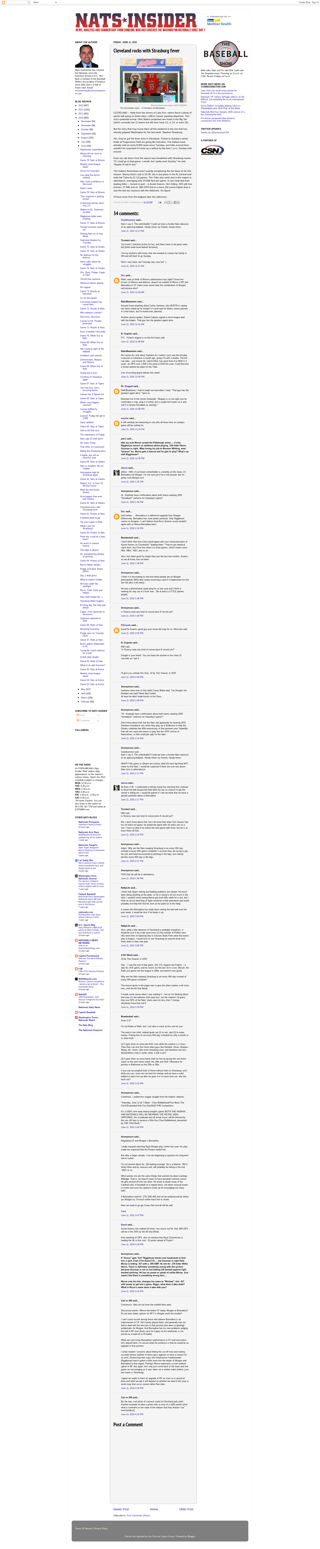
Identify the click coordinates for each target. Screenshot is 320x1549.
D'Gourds (126, 625)
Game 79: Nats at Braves (92, 160)
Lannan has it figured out (92, 394)
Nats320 (82, 994)
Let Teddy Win (85, 860)
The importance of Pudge (92, 435)
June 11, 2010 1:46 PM (132, 598)
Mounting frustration (89, 629)
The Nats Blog (85, 1025)
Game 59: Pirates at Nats (92, 561)
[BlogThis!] (168, 202)
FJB (80, 969)
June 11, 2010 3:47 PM (132, 1215)
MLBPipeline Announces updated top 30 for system (90, 836)
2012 (81, 110)
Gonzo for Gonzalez (90, 171)
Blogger (191, 1536)
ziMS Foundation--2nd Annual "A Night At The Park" (91, 998)
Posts (82, 715)
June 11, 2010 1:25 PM (132, 482)
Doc (123, 275)
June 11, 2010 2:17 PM (132, 773)
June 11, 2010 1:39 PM (132, 563)
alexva (124, 468)
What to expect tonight (91, 579)
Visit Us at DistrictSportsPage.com (89, 946)
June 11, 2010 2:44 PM (132, 878)
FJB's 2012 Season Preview (91, 971)
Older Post (186, 1509)
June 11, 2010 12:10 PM (132, 429)
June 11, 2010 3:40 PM (132, 1127)
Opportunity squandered (91, 149)
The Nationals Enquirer (90, 1030)
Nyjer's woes (86, 188)
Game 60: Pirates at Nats (92, 533)
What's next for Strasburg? (87, 527)
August (84, 138)
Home (154, 1509)
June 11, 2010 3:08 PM (132, 945)
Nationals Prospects (88, 822)
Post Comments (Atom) (138, 1515)
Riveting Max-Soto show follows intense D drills (89, 916)
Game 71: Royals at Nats (92, 327)
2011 (81, 114)
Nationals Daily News (89, 1007)
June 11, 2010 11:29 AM (132, 292)
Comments (84, 720)
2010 (81, 118)
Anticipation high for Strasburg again (89, 473)
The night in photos (89, 550)
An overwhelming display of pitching (92, 555)
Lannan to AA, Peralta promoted (90, 322)
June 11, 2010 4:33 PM (132, 1414)
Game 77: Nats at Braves (92, 223)
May (83, 689)
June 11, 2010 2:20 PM (132, 835)
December (86, 121)
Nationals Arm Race (88, 832)
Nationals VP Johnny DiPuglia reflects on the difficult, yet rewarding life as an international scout (222, 99)
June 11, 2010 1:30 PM (132, 502)
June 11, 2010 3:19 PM (132, 1007)
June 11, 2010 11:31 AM (132, 324)
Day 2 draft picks (88, 575)
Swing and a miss (88, 373)
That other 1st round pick (92, 447)
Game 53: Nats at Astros (92, 684)
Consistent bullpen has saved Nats (91, 303)
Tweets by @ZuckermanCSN (215, 132)
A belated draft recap (90, 518)
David (124, 1225)
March (84, 698)
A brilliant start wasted (91, 355)
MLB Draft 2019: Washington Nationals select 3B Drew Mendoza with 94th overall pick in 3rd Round (91, 901)
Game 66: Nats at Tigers (92, 398)
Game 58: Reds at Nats (91, 625)
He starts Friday (88, 443)
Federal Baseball (87, 894)
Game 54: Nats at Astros (92, 680)
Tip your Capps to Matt (91, 522)
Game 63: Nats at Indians (92, 479)
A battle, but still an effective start (89, 456)
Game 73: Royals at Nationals (90, 292)
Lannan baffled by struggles (88, 410)
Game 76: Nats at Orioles (92, 247)
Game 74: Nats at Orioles (92, 268)
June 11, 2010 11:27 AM (132, 231)
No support (85, 287)
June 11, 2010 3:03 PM (132, 916)
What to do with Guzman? (92, 665)
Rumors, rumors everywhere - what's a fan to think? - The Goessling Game (91, 984)
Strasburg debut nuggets (92, 601)
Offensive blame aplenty (92, 283)
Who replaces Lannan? (91, 313)
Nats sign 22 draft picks (91, 439)
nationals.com (85, 912)
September (86, 134)
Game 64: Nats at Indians (92, 462)
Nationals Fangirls (87, 845)
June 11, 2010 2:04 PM (132, 633)
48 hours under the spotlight (89, 585)
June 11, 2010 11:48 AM (132, 342)
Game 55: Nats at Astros (92, 669)
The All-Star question (90, 279)
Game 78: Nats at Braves (92, 192)
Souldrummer (128, 220)
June (83, 146)
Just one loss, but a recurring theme (89, 389)
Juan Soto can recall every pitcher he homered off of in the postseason (219, 91)
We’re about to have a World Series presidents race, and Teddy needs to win (91, 865)
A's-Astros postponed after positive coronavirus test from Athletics (218, 119)
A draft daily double (89, 657)
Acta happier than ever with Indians (91, 497)
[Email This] (165, 202)
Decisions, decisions (90, 317)
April (83, 693)
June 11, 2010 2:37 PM (132, 861)
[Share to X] (172, 202)
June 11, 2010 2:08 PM (132, 677)
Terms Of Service (83, 1528)
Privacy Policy (101, 1528)
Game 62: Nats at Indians (92, 503)
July (83, 142)
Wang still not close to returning (91, 154)
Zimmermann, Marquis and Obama (91, 361)
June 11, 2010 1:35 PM (132, 528)
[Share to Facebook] (175, 202)
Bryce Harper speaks (90, 565)
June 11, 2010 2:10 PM (132, 738)
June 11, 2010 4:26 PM (132, 1388)
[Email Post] (159, 202)
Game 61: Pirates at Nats (92, 514)
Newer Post (121, 1509)
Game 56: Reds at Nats (91, 661)
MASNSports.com (87, 979)
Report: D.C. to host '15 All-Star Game (91, 484)
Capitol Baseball (86, 1012)
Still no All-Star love (89, 430)
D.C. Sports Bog (86, 925)
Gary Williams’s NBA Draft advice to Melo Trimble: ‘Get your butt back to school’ (91, 930)
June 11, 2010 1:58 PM (132, 616)
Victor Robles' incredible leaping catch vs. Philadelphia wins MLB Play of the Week (221, 107)
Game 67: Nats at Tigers (92, 383)
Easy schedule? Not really (93, 332)
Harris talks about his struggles (90, 263)
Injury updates (87, 422)
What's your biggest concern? (89, 403)
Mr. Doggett (127, 386)
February (85, 702)
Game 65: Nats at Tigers (92, 426)
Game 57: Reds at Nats (91, 640)
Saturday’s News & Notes (90, 824)
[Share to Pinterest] (178, 202)
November (86, 125)
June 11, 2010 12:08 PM (132, 409)
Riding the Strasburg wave (93, 451)
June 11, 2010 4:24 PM (132, 1291)
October (85, 129)
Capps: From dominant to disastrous (92, 613)
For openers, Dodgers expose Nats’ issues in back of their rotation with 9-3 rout (91, 884)
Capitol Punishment (88, 956)
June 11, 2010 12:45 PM (132, 458)
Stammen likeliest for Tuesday (90, 241)
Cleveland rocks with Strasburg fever (90, 508)
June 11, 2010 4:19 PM (132, 1244)
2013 (81, 105)
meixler (125, 418)
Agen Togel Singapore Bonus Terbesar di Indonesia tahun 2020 (91, 850)
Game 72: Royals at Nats (92, 309)
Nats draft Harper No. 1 (91, 597)
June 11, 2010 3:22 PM (132, 1083)
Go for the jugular (88, 298)
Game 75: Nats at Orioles (92, 251)
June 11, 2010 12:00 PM (132, 377)
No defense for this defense (89, 256)
